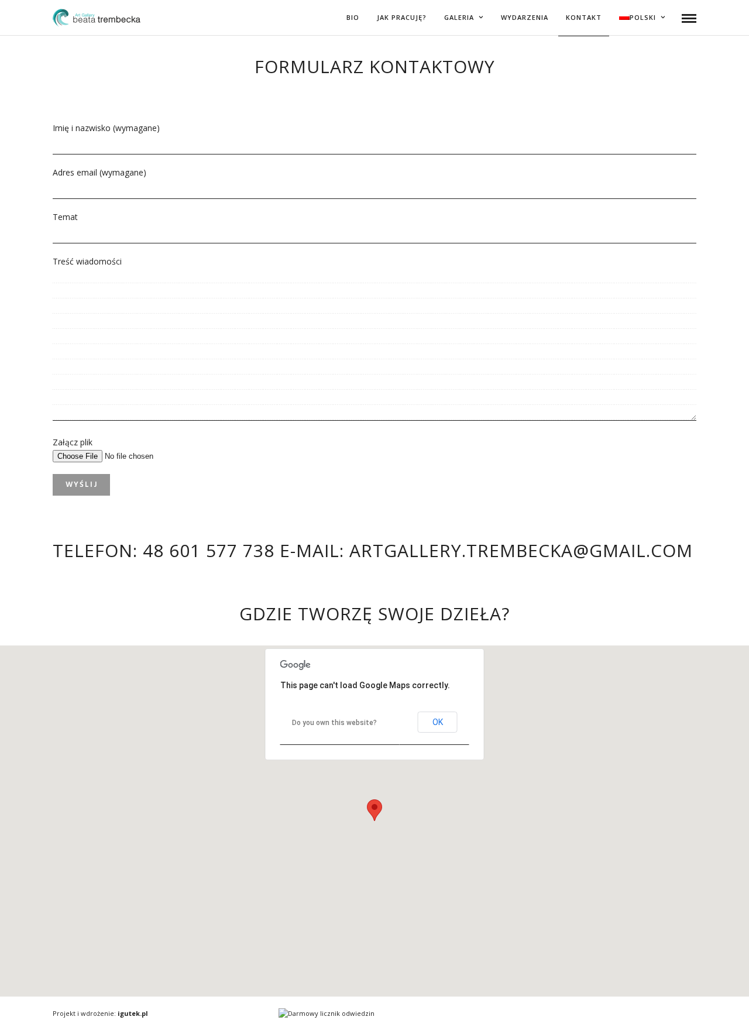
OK (437, 722)
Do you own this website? (334, 723)
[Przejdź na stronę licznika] (326, 1013)
